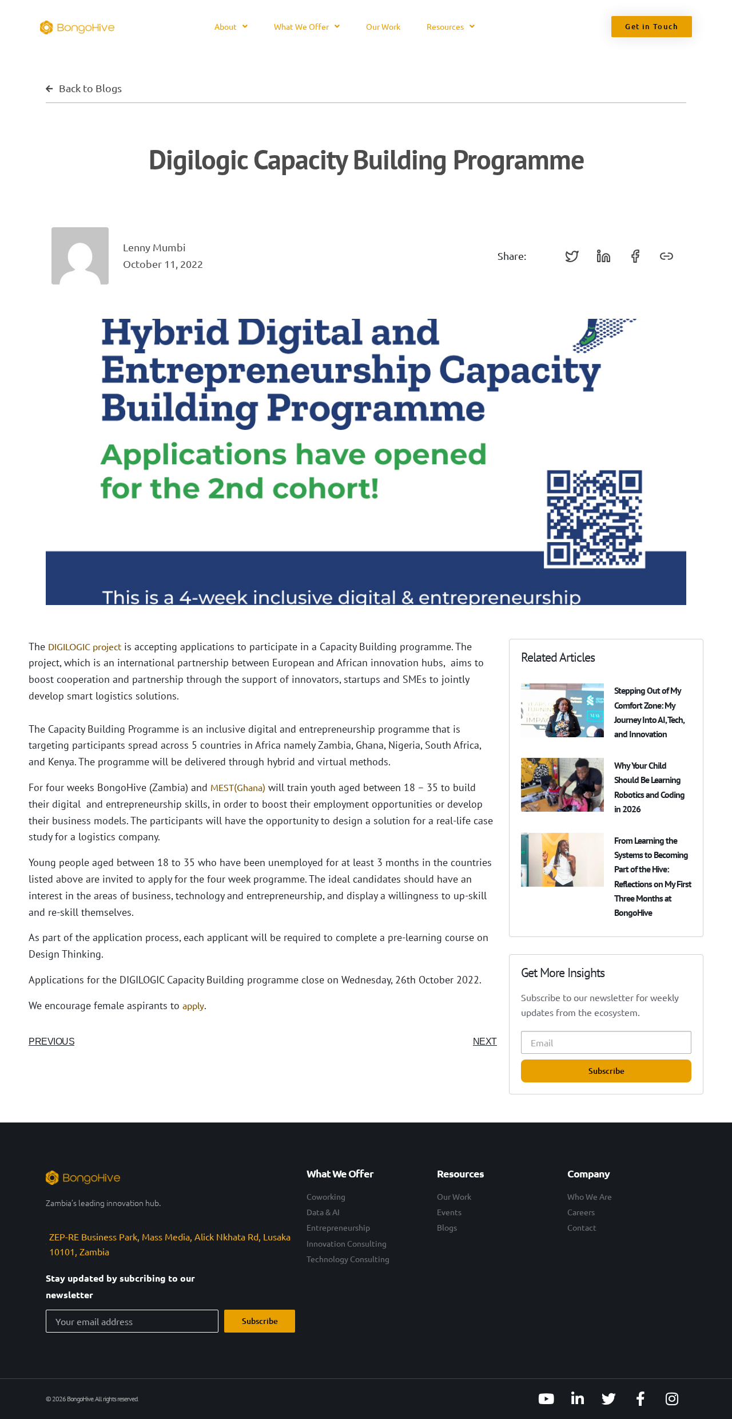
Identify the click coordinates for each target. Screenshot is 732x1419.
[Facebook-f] (640, 1399)
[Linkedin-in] (577, 1399)
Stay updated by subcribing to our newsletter (120, 1286)
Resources (445, 26)
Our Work (383, 26)
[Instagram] (672, 1399)
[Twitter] (609, 1399)
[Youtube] (546, 1399)
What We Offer (301, 26)
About (225, 26)
